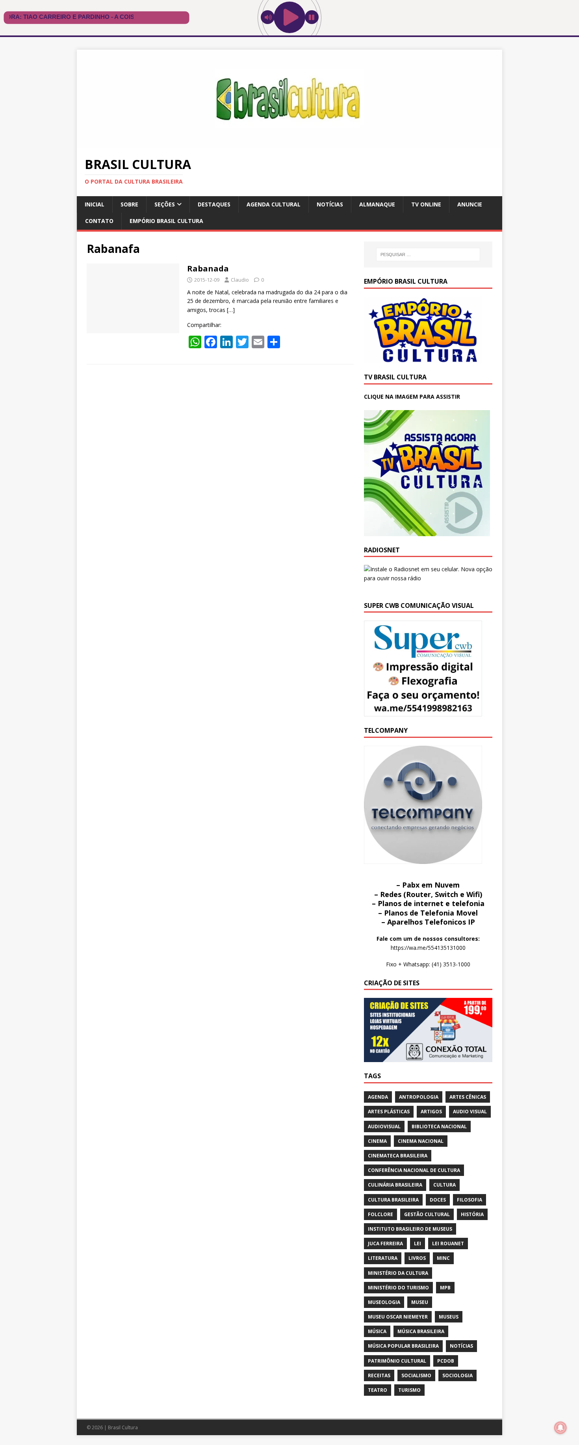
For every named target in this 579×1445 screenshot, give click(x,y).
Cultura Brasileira (393, 1199)
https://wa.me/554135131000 (428, 947)
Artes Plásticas (389, 1111)
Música (377, 1331)
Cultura (444, 1184)
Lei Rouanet (448, 1243)
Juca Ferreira (385, 1243)
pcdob (445, 1361)
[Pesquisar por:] (428, 254)
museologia (384, 1302)
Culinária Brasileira (395, 1184)
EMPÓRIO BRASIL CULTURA (166, 221)
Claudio (240, 279)
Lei (417, 1243)
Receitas (379, 1375)
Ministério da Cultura (398, 1273)
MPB (445, 1287)
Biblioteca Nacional (439, 1126)
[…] (231, 310)
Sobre (129, 204)
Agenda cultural (274, 204)
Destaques (214, 204)
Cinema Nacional (421, 1141)
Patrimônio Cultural (397, 1361)
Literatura (382, 1258)
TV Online (426, 204)
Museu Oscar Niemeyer (398, 1316)
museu (419, 1302)
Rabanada (208, 268)
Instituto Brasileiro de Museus (410, 1229)
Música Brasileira (420, 1331)
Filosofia (469, 1199)
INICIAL (94, 204)
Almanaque (377, 204)
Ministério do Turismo (398, 1287)
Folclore (380, 1214)
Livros (417, 1258)
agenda (378, 1097)
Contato (99, 221)
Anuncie (469, 204)
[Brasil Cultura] (289, 143)
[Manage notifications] (560, 1427)
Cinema (377, 1141)
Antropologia (418, 1097)
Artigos (431, 1111)
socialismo (416, 1375)
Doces (438, 1199)
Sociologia (457, 1375)
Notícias (330, 204)
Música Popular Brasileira (403, 1346)
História (472, 1214)
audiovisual (384, 1126)
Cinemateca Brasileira (397, 1155)
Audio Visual (470, 1111)
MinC (443, 1258)
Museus (448, 1316)
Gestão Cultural (427, 1214)
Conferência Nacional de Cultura (414, 1170)
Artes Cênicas (467, 1097)
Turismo (409, 1390)
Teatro (377, 1390)
